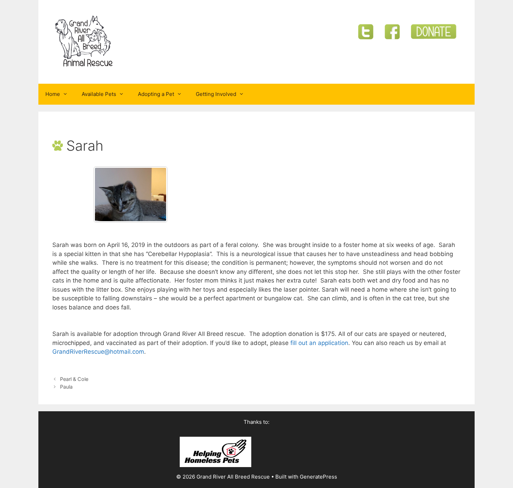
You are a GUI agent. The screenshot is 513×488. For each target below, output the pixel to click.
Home (52, 94)
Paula (66, 387)
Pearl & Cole (74, 379)
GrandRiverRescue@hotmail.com (98, 351)
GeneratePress (318, 476)
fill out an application (319, 342)
